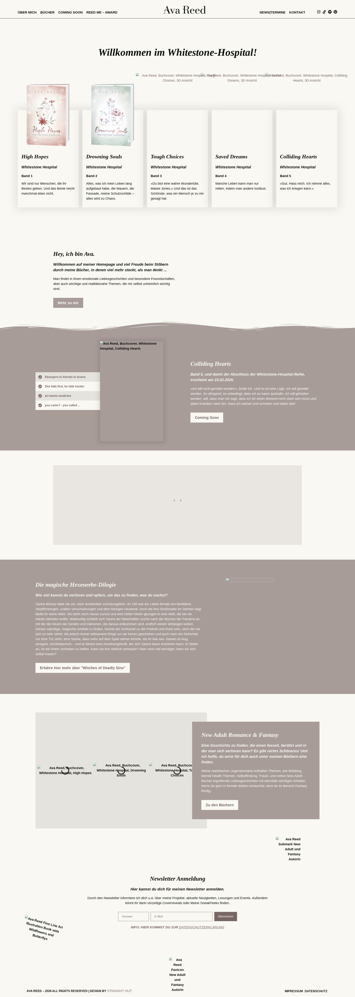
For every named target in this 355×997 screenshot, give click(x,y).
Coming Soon (70, 12)
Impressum (294, 991)
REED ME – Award (101, 12)
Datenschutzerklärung (201, 927)
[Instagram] (319, 12)
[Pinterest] (335, 12)
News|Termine (272, 12)
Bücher (47, 12)
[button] (180, 500)
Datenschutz (316, 991)
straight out (119, 991)
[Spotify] (330, 12)
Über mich (27, 12)
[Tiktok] (324, 12)
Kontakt (297, 12)
